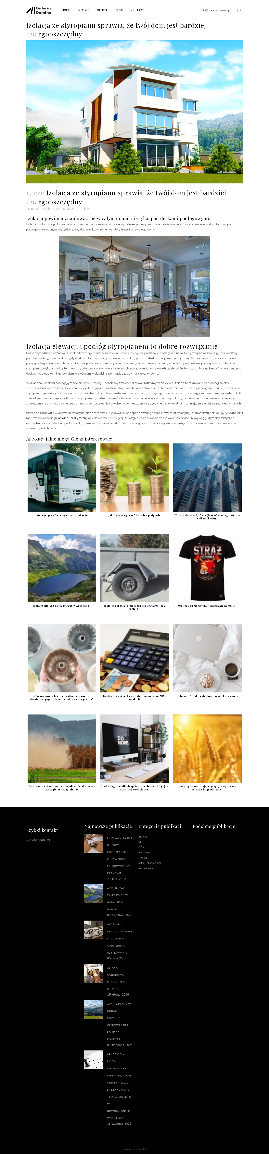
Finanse (144, 852)
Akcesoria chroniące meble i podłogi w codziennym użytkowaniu (119, 938)
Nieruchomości (149, 863)
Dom (54, 209)
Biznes (143, 836)
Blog (142, 842)
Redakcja (69, 209)
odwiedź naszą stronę (72, 418)
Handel (143, 858)
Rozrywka (146, 868)
